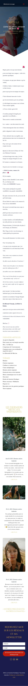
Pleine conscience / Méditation (11, 381)
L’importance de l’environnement (11, 347)
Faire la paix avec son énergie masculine (13, 342)
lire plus (14, 479)
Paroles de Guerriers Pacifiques (11, 379)
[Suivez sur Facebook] (11, 659)
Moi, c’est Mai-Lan (8, 344)
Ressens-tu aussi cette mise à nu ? (14, 576)
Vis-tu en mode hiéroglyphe (14, 455)
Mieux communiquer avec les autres (12, 374)
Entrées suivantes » (15, 611)
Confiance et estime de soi (10, 365)
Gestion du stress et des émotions (11, 372)
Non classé (5, 377)
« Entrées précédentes (14, 609)
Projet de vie (6, 384)
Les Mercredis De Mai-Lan (10, 353)
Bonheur (5, 360)
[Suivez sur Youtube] (17, 659)
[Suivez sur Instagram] (14, 659)
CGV (14, 677)
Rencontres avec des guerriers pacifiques (13, 386)
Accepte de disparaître (9, 340)
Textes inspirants (7, 388)
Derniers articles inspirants (10, 370)
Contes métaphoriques (8, 367)
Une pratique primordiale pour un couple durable (14, 504)
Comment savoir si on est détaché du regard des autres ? (12, 350)
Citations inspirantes (8, 363)
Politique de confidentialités (16, 675)
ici (19, 331)
